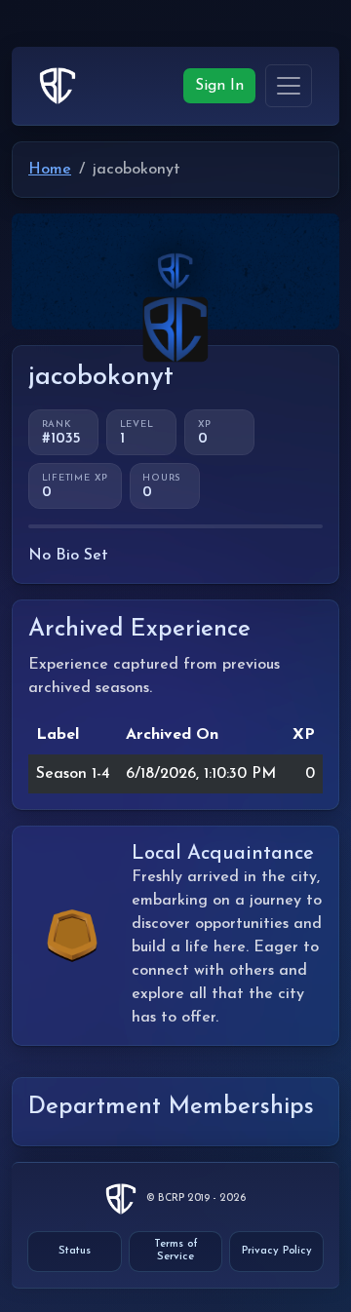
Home (49, 169)
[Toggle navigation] (288, 85)
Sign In (219, 86)
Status (74, 1251)
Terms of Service (176, 1250)
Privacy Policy (277, 1251)
